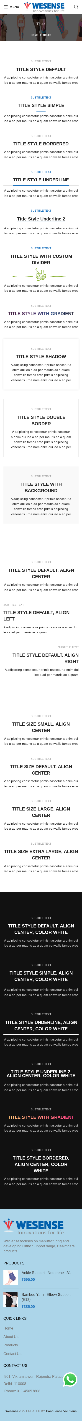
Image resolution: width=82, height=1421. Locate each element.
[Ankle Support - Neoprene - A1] (10, 1277)
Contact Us (12, 1354)
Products (10, 1345)
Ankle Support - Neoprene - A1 (46, 1273)
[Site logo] (44, 6)
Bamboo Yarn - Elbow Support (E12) (46, 1297)
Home (34, 35)
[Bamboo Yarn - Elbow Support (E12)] (10, 1300)
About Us (10, 1337)
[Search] (76, 6)
